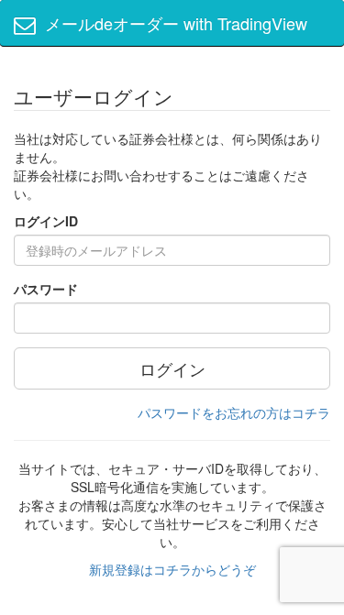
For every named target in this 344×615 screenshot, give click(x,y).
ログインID (46, 221)
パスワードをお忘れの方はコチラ (234, 412)
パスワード (46, 289)
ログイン (172, 368)
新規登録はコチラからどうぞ (172, 569)
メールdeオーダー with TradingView (171, 23)
